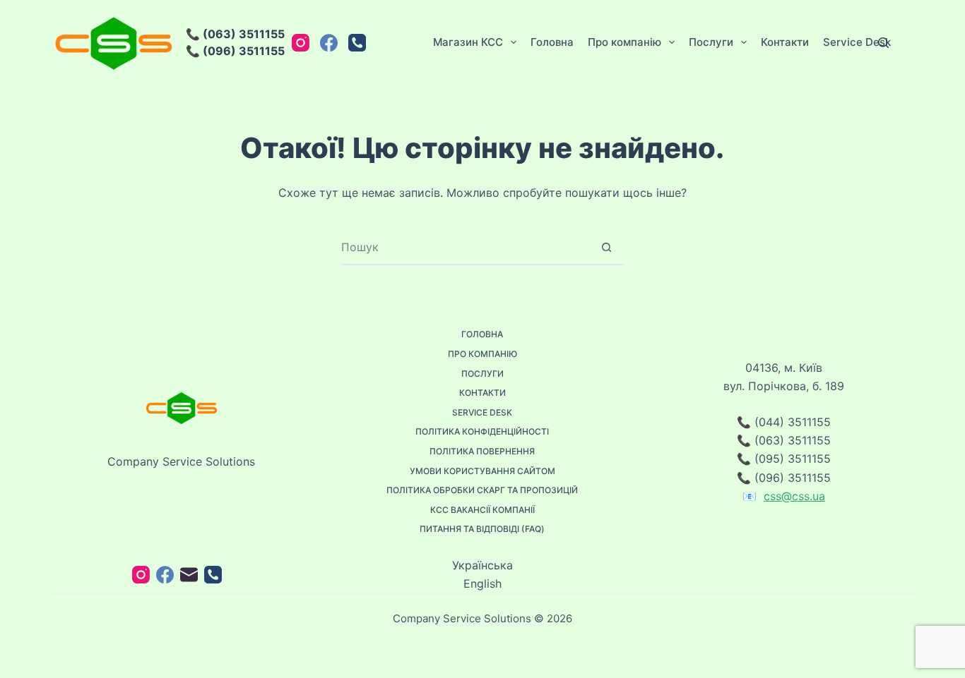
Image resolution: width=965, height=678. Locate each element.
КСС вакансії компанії (482, 509)
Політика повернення (482, 451)
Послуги (711, 42)
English (482, 583)
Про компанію (624, 42)
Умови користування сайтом (482, 471)
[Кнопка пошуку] (607, 247)
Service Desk (857, 42)
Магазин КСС (468, 42)
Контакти (785, 42)
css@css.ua (794, 496)
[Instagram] (300, 43)
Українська (482, 565)
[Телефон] (357, 43)
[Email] (189, 574)
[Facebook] (329, 43)
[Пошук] (883, 42)
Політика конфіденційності (482, 431)
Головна (552, 42)
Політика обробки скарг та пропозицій (482, 490)
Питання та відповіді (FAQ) (482, 528)
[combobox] (465, 247)
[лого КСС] (113, 42)
